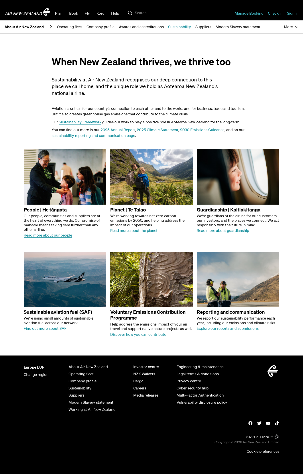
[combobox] (156, 13)
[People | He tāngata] (65, 177)
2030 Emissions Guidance (202, 129)
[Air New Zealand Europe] (27, 12)
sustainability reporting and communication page (93, 135)
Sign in (293, 13)
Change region (36, 374)
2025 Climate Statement (157, 129)
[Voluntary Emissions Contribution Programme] (151, 279)
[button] (291, 27)
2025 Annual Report (117, 129)
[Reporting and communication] (238, 279)
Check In (275, 13)
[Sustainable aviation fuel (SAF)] (65, 279)
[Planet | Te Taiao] (151, 177)
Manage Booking (249, 13)
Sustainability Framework (80, 122)
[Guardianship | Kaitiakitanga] (238, 177)
